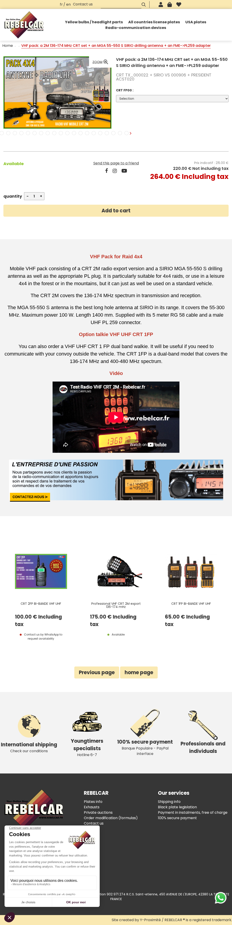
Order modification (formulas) (111, 818)
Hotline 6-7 (87, 747)
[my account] (161, 4)
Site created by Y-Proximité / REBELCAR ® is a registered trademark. (172, 920)
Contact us (83, 4)
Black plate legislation (177, 807)
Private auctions (98, 812)
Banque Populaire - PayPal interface (145, 747)
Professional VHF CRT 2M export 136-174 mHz (116, 605)
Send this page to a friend (116, 163)
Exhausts (91, 807)
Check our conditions (29, 747)
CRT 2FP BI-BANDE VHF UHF (41, 604)
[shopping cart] (169, 4)
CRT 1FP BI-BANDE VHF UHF (191, 604)
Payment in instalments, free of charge (192, 812)
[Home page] (24, 24)
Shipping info (169, 801)
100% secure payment (177, 818)
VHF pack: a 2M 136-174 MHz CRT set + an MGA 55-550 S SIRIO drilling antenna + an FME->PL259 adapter (172, 62)
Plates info (93, 801)
